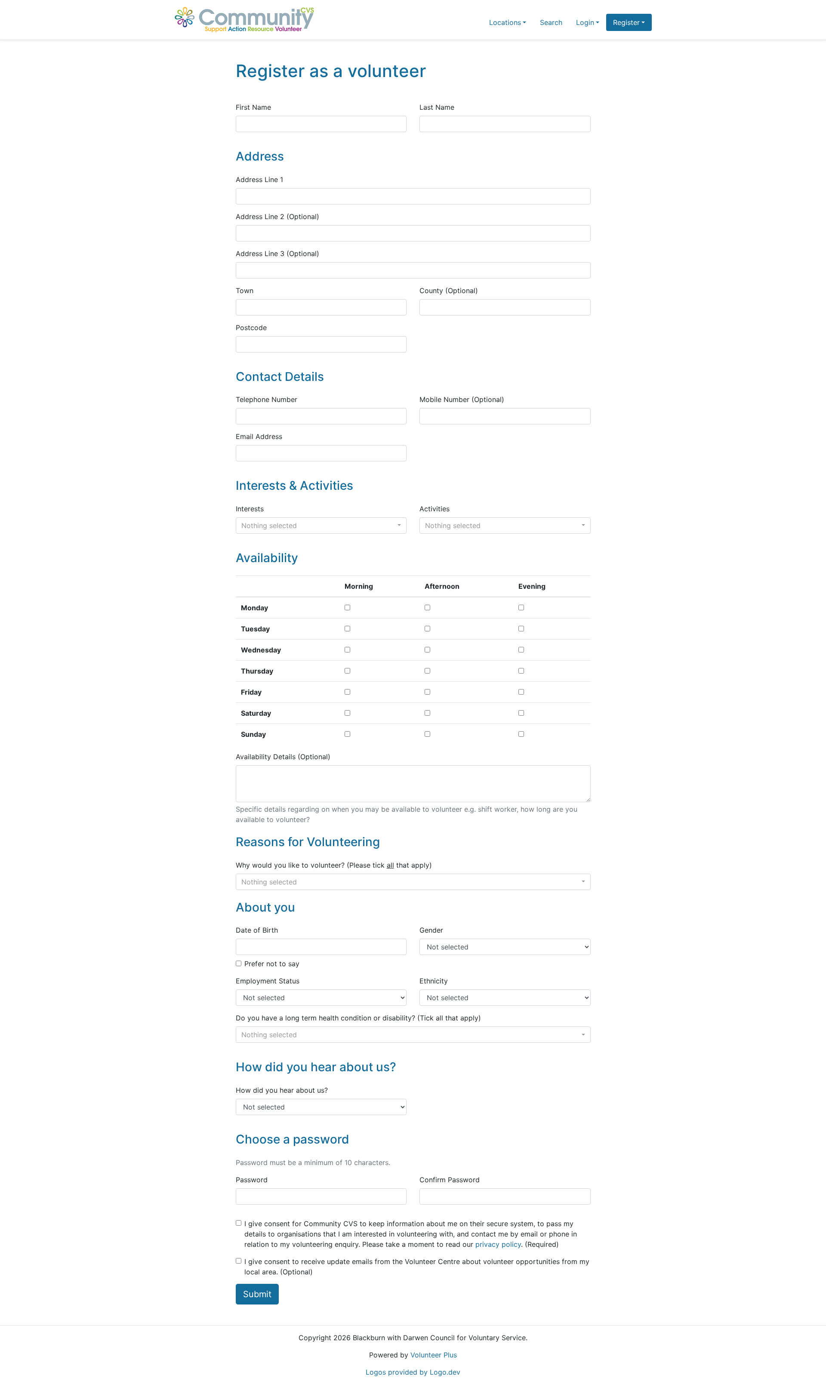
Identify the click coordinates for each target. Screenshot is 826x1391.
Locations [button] (505, 22)
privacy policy (498, 1244)
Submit (257, 1294)
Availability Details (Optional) (283, 756)
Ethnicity (433, 981)
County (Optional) (448, 290)
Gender (431, 930)
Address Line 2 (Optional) (277, 216)
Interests (250, 508)
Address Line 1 (259, 179)
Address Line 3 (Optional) (277, 253)
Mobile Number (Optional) (461, 399)
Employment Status (267, 981)
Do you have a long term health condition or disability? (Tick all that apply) (358, 1018)
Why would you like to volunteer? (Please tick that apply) (334, 865)
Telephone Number (266, 399)
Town (244, 290)
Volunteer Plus (433, 1355)
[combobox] (321, 525)
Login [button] (585, 22)
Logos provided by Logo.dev (413, 1372)
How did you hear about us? (282, 1090)
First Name (253, 107)
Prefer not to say (271, 963)
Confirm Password (449, 1179)
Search (551, 22)
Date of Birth (257, 930)
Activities (434, 508)
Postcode (251, 327)
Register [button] (626, 22)
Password (252, 1179)
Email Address (259, 436)
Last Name (436, 107)
